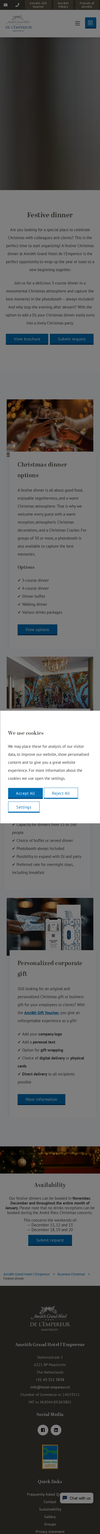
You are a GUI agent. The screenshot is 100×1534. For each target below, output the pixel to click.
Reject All (61, 793)
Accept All (25, 793)
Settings (23, 807)
